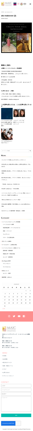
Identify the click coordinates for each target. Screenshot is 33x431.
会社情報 (5, 359)
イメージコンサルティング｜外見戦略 (11, 221)
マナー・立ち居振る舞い (9, 237)
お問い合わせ (6, 372)
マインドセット (7, 263)
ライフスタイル (7, 266)
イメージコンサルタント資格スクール (11, 248)
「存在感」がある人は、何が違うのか (11, 184)
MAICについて (5, 270)
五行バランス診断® (6, 241)
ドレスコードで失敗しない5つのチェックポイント (14, 159)
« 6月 (3, 308)
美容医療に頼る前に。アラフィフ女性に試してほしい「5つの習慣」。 (16, 172)
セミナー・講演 (7, 273)
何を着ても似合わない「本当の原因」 (11, 188)
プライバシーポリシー (8, 375)
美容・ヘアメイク (7, 231)
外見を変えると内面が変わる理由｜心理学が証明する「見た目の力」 (16, 165)
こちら (3, 96)
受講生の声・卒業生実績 (9, 253)
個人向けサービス (7, 362)
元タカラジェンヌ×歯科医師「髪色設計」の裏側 (13, 210)
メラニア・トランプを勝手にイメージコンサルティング (18, 122)
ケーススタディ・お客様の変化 (9, 244)
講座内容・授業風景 (8, 250)
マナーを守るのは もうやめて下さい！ (6, 141)
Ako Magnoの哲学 (6, 261)
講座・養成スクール (8, 365)
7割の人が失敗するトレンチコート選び (11, 199)
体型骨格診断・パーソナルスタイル (11, 227)
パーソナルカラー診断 (8, 224)
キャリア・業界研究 (8, 257)
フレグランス (6, 234)
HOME (2, 12)
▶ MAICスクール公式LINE (8, 76)
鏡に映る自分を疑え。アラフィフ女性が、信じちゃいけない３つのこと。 (16, 178)
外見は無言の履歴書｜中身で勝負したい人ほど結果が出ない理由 (16, 205)
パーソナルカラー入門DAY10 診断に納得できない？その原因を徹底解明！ (6, 123)
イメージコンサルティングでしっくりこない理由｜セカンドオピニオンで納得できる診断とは (16, 194)
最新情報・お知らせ (7, 277)
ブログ (4, 369)
